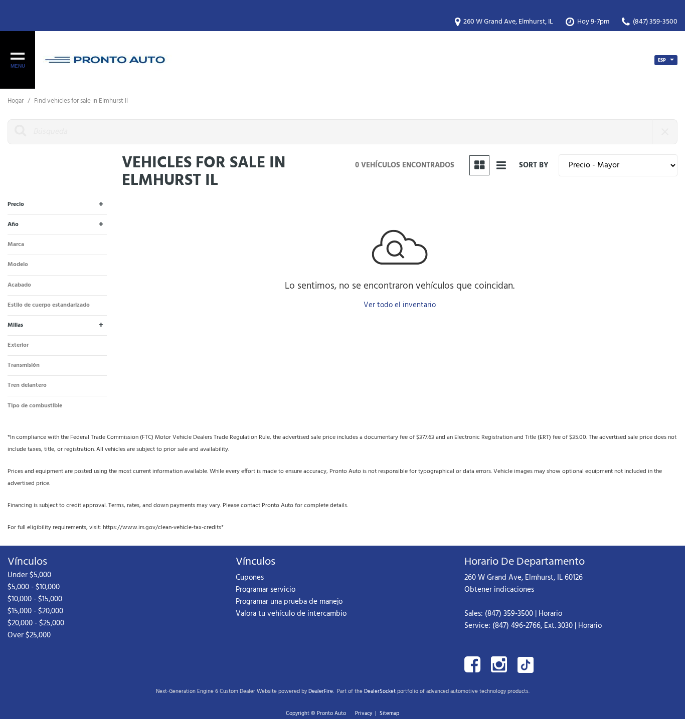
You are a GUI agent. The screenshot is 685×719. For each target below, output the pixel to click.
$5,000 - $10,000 (34, 587)
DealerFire (320, 691)
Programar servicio (265, 590)
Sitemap (389, 713)
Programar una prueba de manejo (289, 602)
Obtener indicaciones (499, 590)
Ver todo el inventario (400, 305)
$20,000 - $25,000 (36, 623)
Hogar (16, 101)
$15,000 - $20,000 (35, 611)
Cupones (250, 578)
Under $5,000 (29, 575)
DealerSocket (380, 691)
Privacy (363, 713)
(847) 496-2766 (516, 626)
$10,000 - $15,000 (35, 599)
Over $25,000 (29, 635)
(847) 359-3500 (509, 614)
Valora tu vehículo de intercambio (291, 614)
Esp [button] (662, 60)
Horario (550, 614)
